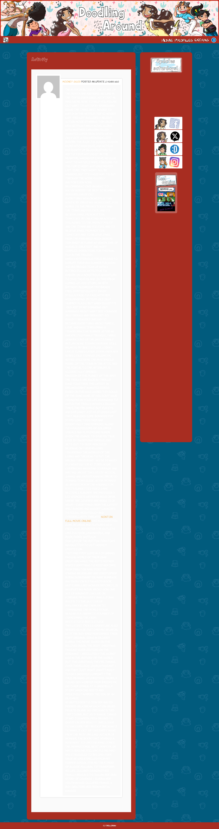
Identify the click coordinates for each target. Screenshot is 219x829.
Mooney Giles (72, 82)
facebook (163, 123)
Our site (214, 40)
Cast (183, 40)
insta (163, 162)
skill (163, 149)
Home (167, 40)
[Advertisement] (166, 94)
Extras (202, 40)
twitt (163, 136)
